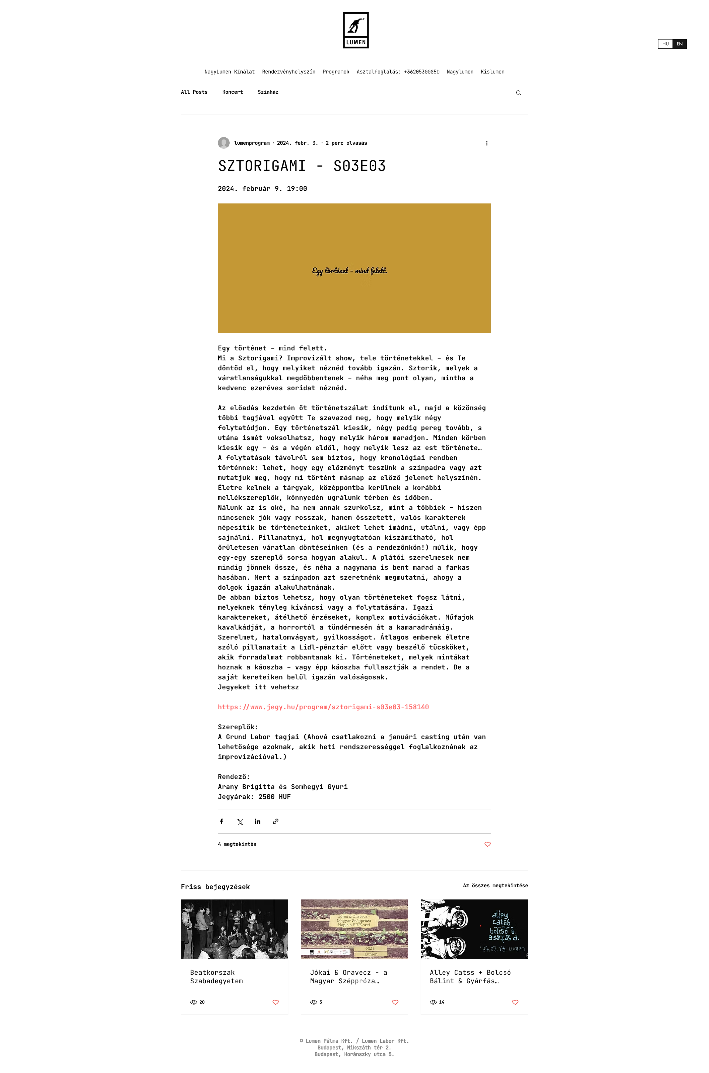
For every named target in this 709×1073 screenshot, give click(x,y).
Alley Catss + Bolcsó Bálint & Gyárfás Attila (470, 976)
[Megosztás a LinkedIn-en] (257, 821)
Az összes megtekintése (495, 885)
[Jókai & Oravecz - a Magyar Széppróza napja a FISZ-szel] (354, 929)
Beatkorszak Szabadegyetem (216, 976)
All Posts (194, 92)
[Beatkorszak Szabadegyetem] (234, 929)
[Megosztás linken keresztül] (275, 821)
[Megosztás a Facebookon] (221, 821)
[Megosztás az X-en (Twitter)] (239, 821)
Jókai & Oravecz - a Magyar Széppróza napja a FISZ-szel (348, 976)
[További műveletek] (486, 142)
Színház (268, 92)
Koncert (232, 92)
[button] (518, 92)
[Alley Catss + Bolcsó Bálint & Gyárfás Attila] (474, 929)
